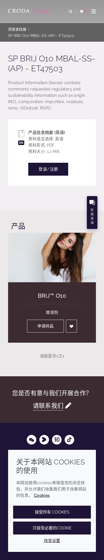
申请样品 (45, 326)
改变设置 (52, 540)
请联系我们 (48, 405)
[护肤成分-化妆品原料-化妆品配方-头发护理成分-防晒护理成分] (30, 11)
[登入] (71, 326)
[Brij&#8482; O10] (52, 257)
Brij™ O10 (52, 295)
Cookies (42, 495)
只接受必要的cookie (52, 528)
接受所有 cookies (52, 512)
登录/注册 (48, 169)
